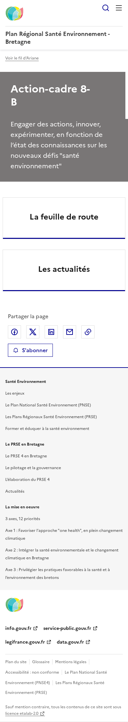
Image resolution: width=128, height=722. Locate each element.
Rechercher (105, 7)
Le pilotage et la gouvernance (33, 468)
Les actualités (64, 269)
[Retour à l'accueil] (14, 604)
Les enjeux (14, 393)
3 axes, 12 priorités (22, 519)
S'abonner (35, 350)
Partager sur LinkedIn (51, 331)
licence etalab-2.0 (21, 713)
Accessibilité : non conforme (32, 672)
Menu (118, 7)
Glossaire (41, 662)
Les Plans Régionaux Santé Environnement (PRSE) (51, 417)
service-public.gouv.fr (67, 628)
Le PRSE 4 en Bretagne (26, 456)
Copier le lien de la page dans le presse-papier (88, 331)
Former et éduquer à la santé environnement (47, 429)
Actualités (14, 491)
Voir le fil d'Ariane (22, 58)
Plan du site (16, 662)
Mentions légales (70, 662)
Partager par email (69, 331)
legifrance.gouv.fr (25, 642)
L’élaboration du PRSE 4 (27, 480)
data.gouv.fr (70, 642)
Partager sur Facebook (14, 331)
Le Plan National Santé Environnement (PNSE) (48, 405)
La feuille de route (64, 217)
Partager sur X (32, 331)
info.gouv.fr (18, 628)
